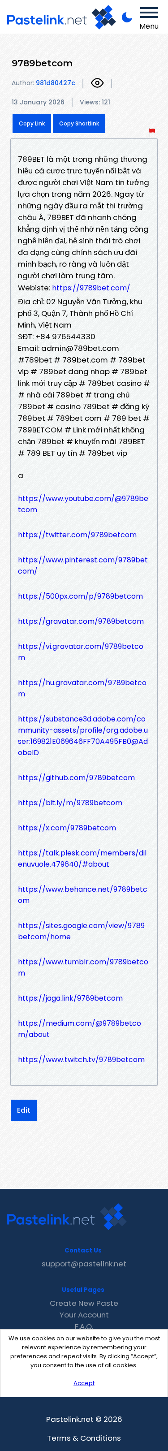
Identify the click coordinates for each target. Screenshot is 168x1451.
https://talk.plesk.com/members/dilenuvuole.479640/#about (82, 858)
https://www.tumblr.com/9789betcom (83, 967)
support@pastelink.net (84, 1263)
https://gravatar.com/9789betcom (81, 621)
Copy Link (32, 123)
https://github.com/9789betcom (76, 778)
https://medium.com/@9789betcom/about (79, 1029)
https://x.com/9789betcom (67, 828)
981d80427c (55, 82)
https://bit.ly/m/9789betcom (70, 803)
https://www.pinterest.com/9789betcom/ (83, 565)
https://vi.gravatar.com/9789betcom (80, 652)
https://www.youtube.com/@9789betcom (83, 504)
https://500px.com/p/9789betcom (80, 596)
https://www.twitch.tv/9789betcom (81, 1059)
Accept (84, 1383)
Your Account (84, 1314)
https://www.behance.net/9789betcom (82, 895)
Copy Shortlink (79, 123)
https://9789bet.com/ (91, 288)
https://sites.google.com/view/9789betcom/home (81, 931)
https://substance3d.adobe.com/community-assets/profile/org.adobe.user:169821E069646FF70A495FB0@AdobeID (83, 736)
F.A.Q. (84, 1326)
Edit (23, 1110)
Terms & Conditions (84, 1438)
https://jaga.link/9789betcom (70, 998)
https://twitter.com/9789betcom (77, 535)
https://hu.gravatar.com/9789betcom (82, 688)
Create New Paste (84, 1303)
